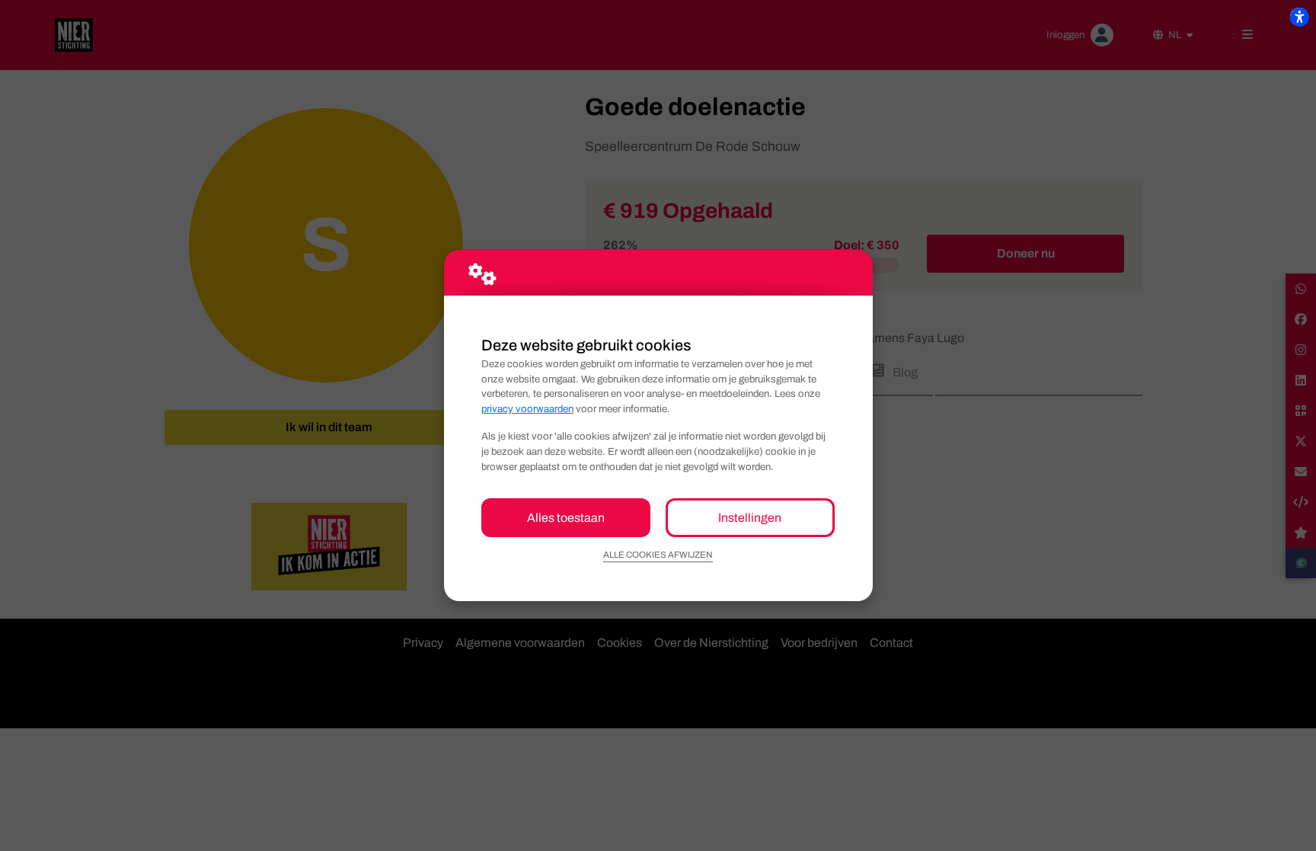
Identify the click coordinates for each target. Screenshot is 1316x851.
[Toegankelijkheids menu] (1299, 17)
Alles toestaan (566, 517)
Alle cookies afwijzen (658, 554)
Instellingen (749, 517)
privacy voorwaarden (527, 408)
